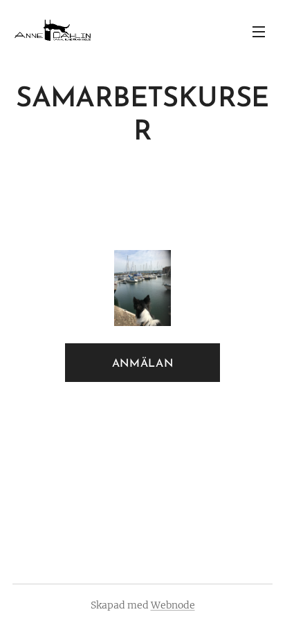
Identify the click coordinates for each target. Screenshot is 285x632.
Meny (259, 31)
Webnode (173, 605)
